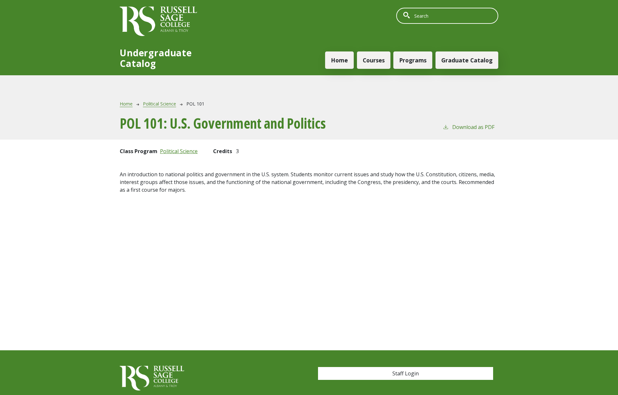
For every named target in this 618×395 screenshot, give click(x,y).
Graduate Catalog (466, 60)
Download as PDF (473, 127)
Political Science (159, 104)
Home (339, 60)
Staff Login (405, 373)
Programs (412, 60)
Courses (374, 60)
